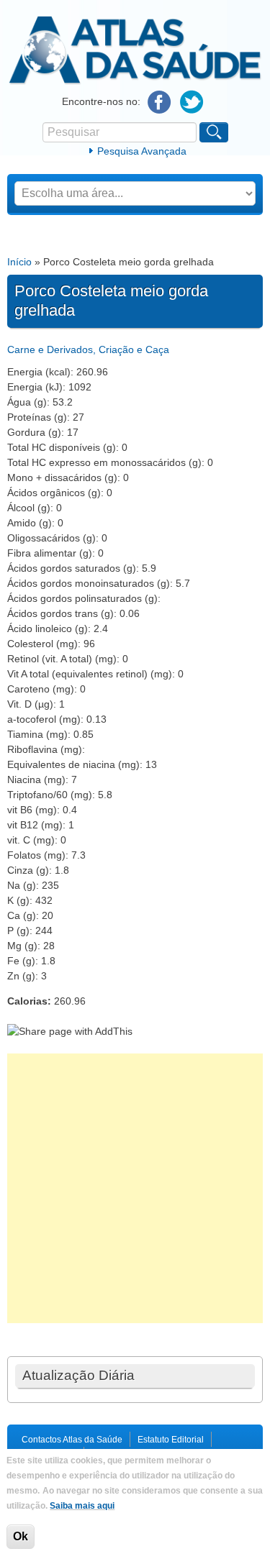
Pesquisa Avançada (141, 151)
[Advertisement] (135, 1188)
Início (19, 262)
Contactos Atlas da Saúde (72, 1440)
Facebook (159, 102)
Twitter (191, 102)
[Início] (135, 82)
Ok (20, 1536)
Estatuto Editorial (171, 1440)
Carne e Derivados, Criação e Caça (88, 349)
